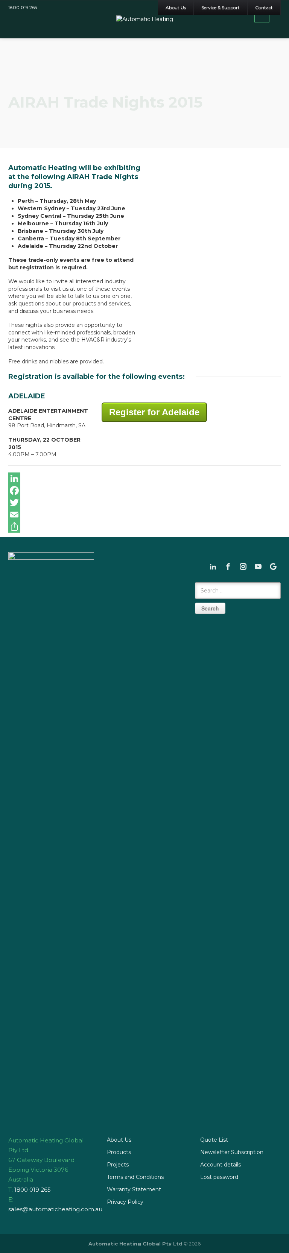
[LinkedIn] (144, 478)
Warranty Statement (134, 1189)
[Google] (273, 566)
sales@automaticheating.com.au (55, 1209)
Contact (264, 7)
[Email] (144, 515)
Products (119, 1152)
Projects (118, 1164)
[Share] (144, 527)
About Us (176, 7)
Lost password (219, 1177)
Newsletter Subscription (231, 1152)
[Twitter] (144, 503)
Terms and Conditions (135, 1177)
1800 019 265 (22, 7)
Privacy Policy (125, 1201)
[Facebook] (144, 490)
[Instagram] (243, 566)
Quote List (214, 1139)
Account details (220, 1164)
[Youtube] (258, 566)
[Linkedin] (213, 566)
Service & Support (220, 7)
